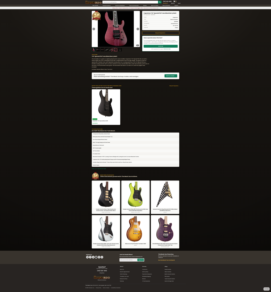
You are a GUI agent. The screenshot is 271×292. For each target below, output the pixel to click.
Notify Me (160, 46)
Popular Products (107, 5)
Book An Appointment (125, 271)
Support (176, 5)
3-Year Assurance (146, 281)
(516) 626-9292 (167, 1)
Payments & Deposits (147, 274)
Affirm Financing (123, 274)
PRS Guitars (167, 276)
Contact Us (144, 269)
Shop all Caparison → (160, 33)
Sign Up (173, 3)
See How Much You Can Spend (166, 260)
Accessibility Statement (115, 287)
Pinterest (102, 257)
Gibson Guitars (168, 271)
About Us (122, 269)
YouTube (96, 257)
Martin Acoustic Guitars (170, 274)
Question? (165, 3)
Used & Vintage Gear (169, 281)
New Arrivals (95, 5)
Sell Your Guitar (154, 5)
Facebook (90, 257)
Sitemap (122, 281)
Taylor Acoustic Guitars (170, 278)
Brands (145, 5)
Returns (144, 278)
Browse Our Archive (102, 280)
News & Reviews (166, 5)
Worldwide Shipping (146, 276)
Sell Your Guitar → (171, 76)
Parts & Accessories (134, 5)
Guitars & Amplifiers (120, 5)
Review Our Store (123, 278)
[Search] (160, 2)
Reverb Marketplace (87, 257)
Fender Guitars (168, 269)
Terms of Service (106, 287)
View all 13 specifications (99, 168)
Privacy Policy (98, 287)
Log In (179, 3)
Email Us (102, 273)
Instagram (99, 257)
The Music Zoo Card (124, 276)
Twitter (93, 257)
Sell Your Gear (145, 271)
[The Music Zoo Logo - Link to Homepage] (93, 2)
